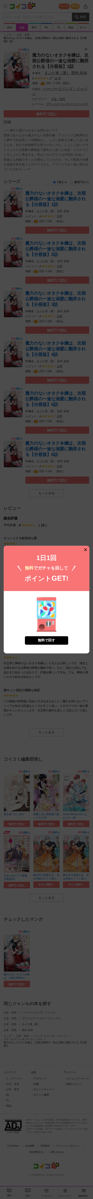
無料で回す (46, 640)
